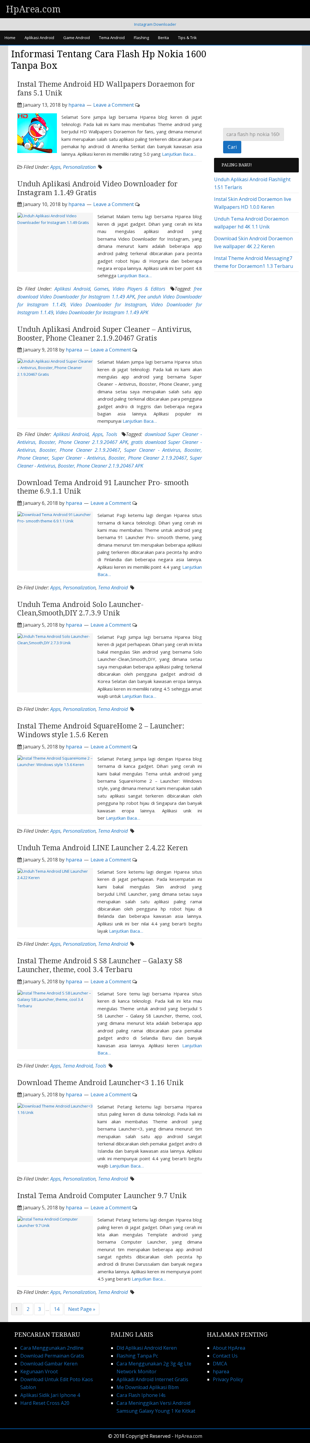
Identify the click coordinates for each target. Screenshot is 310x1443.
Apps (55, 167)
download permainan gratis (52, 1355)
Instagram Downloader (155, 24)
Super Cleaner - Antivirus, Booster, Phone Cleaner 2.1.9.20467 (119, 458)
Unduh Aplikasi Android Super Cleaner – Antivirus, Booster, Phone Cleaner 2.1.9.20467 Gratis (104, 333)
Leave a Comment (113, 105)
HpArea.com (33, 9)
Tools (111, 434)
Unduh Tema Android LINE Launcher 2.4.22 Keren (102, 848)
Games (101, 288)
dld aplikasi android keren (147, 1348)
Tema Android (113, 587)
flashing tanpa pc (137, 1355)
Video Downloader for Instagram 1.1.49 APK (102, 312)
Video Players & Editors (139, 288)
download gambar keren (49, 1363)
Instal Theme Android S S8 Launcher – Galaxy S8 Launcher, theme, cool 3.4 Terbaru (99, 965)
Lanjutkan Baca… (179, 154)
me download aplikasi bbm (148, 1387)
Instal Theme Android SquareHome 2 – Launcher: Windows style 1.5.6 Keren (100, 730)
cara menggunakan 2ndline (52, 1348)
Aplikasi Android (72, 288)
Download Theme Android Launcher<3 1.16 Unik (100, 1083)
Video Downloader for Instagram (108, 304)
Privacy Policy (228, 1379)
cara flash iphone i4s (141, 1395)
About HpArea (229, 1348)
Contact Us (225, 1355)
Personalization (79, 167)
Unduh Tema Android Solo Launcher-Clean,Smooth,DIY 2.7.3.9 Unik (80, 609)
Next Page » (81, 1309)
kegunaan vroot (39, 1371)
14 (56, 1309)
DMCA (220, 1363)
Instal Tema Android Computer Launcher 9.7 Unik (101, 1196)
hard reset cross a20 (44, 1403)
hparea (221, 1371)
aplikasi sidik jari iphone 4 (50, 1395)
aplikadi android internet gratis (152, 1379)
